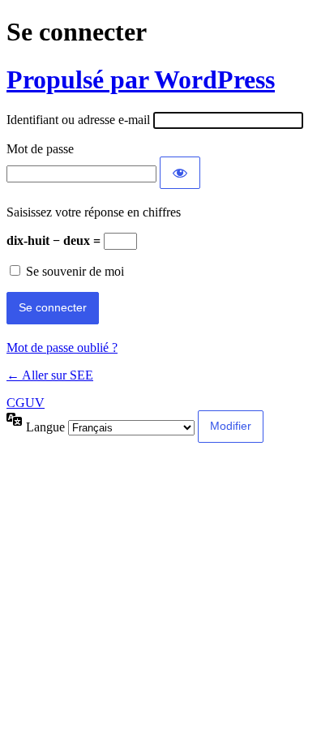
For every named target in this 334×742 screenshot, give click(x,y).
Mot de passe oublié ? (62, 347)
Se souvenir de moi (75, 271)
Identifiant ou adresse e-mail (78, 120)
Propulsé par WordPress (140, 79)
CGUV (25, 403)
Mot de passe (40, 149)
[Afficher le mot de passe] (180, 173)
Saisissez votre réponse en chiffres (93, 212)
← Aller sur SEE (49, 375)
